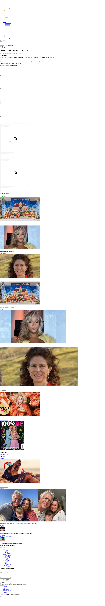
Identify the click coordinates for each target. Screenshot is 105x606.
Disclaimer (4, 588)
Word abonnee (2, 547)
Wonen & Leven (8, 555)
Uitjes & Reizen (7, 558)
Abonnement (5, 592)
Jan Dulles (2, 526)
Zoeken (1, 40)
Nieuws (4, 43)
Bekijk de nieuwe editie (4, 454)
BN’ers (6, 551)
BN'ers (1, 41)
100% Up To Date (6, 579)
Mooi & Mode (7, 557)
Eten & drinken (7, 556)
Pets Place (2, 458)
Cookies (4, 591)
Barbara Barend (3, 253)
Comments (2, 582)
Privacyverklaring (6, 589)
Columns (2, 525)
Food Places (7, 559)
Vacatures (4, 7)
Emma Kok (2, 309)
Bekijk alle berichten (4, 420)
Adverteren (5, 3)
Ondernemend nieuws (8, 564)
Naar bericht (15, 190)
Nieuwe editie (2, 535)
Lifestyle (4, 554)
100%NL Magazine (6, 560)
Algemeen (2, 488)
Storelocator (5, 6)
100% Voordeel (5, 5)
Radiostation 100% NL (7, 8)
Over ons (4, 2)
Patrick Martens (9, 536)
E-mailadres (2, 576)
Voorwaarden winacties (7, 590)
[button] (4, 11)
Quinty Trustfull (3, 536)
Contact (4, 4)
